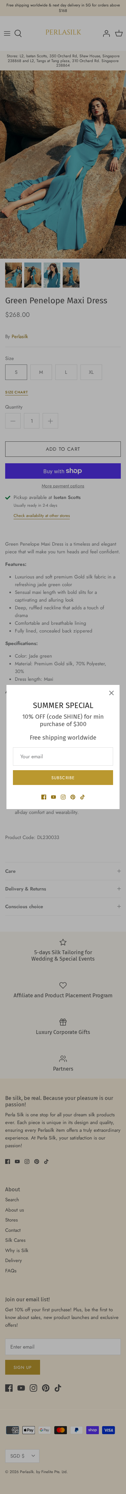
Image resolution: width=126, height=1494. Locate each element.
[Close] (111, 693)
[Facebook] (43, 797)
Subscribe (62, 778)
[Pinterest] (72, 797)
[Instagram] (63, 797)
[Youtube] (53, 797)
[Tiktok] (82, 797)
